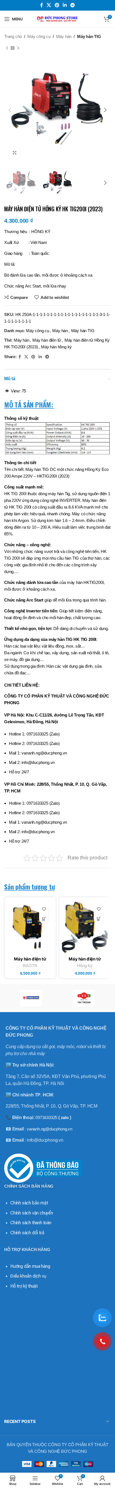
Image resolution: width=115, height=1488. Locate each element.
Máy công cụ (39, 36)
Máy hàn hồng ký (56, 346)
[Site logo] (57, 18)
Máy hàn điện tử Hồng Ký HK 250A (30, 961)
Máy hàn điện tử (46, 340)
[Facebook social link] (41, 5)
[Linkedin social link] (65, 5)
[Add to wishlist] (44, 909)
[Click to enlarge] (14, 153)
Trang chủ (13, 36)
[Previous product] (7, 48)
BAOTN (30, 965)
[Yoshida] (31, 998)
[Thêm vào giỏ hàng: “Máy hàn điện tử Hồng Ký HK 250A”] (44, 919)
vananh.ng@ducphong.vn (49, 1129)
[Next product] (18, 48)
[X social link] (49, 5)
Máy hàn (64, 36)
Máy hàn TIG (89, 36)
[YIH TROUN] (84, 998)
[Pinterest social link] (57, 5)
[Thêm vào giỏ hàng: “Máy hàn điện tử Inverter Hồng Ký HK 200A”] (99, 919)
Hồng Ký (85, 965)
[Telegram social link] (73, 5)
